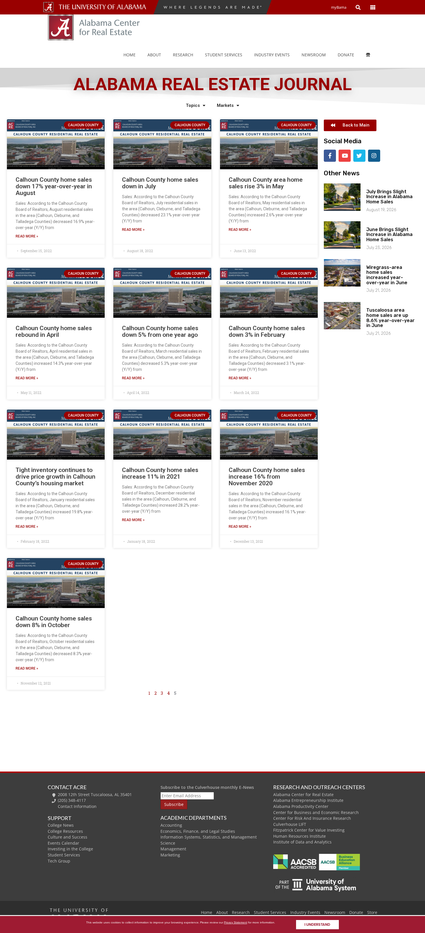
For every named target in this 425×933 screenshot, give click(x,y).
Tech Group (59, 861)
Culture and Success (67, 837)
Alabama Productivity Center (300, 806)
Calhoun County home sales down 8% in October (54, 622)
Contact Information (77, 806)
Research (183, 54)
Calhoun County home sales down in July (160, 183)
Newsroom (314, 54)
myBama (338, 7)
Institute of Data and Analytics (302, 842)
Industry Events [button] (272, 54)
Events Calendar (63, 843)
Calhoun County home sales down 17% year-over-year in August (54, 186)
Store (372, 912)
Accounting (171, 825)
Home (129, 54)
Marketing (170, 855)
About (154, 54)
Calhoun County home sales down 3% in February (267, 331)
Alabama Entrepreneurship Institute (308, 800)
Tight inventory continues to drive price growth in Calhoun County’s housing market (55, 476)
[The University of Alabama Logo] (104, 7)
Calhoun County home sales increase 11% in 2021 (160, 473)
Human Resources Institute (299, 836)
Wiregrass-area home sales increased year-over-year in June (386, 275)
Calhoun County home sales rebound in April (54, 331)
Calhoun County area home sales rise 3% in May (266, 183)
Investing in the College (70, 849)
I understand (317, 924)
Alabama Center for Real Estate (303, 794)
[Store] (372, 54)
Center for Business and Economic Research (316, 812)
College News (61, 825)
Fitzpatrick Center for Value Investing (309, 830)
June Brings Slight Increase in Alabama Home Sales (389, 234)
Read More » (27, 236)
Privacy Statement (235, 922)
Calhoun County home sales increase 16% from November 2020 (267, 476)
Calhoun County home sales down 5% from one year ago (160, 331)
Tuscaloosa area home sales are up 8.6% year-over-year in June (390, 317)
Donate (346, 54)
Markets (225, 105)
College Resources (65, 831)
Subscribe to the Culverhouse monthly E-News (207, 787)
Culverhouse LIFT (289, 824)
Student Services (223, 54)
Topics (193, 105)
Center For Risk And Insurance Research (312, 818)
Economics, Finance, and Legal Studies (197, 831)
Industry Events (305, 912)
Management (173, 849)
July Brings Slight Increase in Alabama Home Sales (389, 197)
